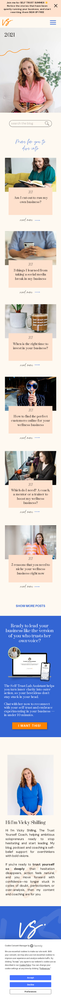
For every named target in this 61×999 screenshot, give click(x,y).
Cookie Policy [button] (25, 965)
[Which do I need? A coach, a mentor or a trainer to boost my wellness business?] (30, 468)
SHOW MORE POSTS (30, 606)
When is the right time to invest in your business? (30, 346)
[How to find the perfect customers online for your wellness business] (30, 394)
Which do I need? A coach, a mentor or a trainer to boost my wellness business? (30, 496)
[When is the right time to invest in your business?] (30, 321)
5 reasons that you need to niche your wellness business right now (30, 569)
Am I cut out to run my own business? (31, 200)
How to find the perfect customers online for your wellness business (30, 420)
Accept (30, 978)
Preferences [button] (45, 968)
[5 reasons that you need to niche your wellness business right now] (30, 542)
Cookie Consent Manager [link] (16, 946)
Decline (30, 985)
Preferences (30, 992)
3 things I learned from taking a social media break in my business (31, 274)
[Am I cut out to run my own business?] (30, 175)
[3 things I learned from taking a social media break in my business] (30, 248)
